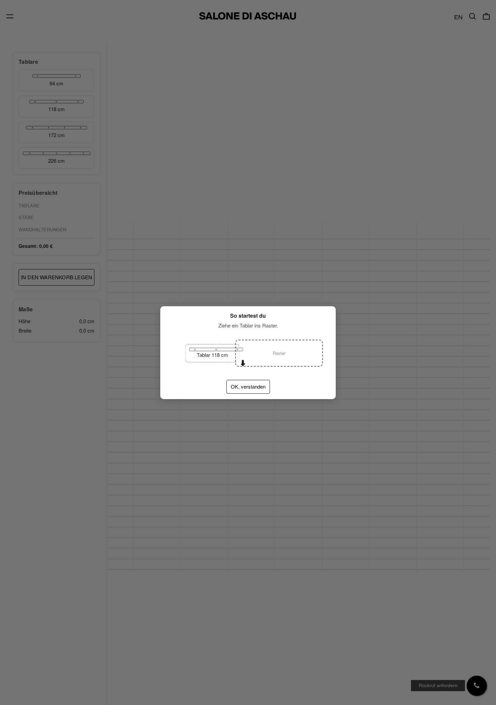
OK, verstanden (248, 386)
